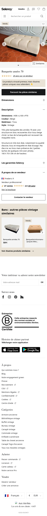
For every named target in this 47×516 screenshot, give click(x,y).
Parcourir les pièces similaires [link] (23, 92)
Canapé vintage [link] (8, 429)
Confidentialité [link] (9, 396)
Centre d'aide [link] (9, 403)
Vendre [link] (21, 9)
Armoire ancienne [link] (9, 414)
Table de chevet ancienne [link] (13, 440)
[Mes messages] (33, 9)
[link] (7, 9)
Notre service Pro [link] (9, 470)
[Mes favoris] (38, 9)
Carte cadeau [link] (9, 466)
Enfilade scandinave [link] (10, 436)
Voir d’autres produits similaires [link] (16, 251)
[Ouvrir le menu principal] (5, 16)
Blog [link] (3, 373)
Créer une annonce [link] (10, 485)
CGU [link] (5, 388)
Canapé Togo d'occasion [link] (12, 444)
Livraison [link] (7, 463)
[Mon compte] (28, 9)
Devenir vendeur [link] (9, 482)
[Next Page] (43, 44)
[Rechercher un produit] (42, 16)
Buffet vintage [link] (8, 422)
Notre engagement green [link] (13, 377)
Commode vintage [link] (9, 433)
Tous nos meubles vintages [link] (13, 448)
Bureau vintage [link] (8, 425)
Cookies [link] (6, 399)
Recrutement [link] (9, 384)
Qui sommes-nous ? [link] (10, 370)
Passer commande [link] (11, 459)
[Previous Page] (4, 44)
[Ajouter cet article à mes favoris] (43, 24)
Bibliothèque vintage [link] (11, 418)
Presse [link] (4, 381)
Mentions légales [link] (11, 392)
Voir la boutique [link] (9, 189)
